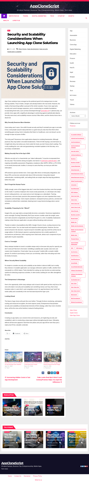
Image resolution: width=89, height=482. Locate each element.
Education (73, 54)
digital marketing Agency (77, 173)
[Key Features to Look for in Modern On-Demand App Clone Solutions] (14, 357)
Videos (72, 104)
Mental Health (74, 218)
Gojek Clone (74, 199)
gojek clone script (75, 207)
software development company (76, 275)
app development (75, 142)
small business (75, 255)
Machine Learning (75, 214)
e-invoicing (73, 185)
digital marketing (75, 170)
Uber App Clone (75, 315)
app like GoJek (75, 151)
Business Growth (75, 162)
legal (71, 72)
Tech (52, 16)
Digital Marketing (39, 16)
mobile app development (77, 226)
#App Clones (22, 49)
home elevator (74, 211)
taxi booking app (75, 279)
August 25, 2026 (54, 440)
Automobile (73, 35)
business (73, 158)
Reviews (72, 81)
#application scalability (14, 51)
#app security (43, 49)
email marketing (75, 188)
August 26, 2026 (11, 440)
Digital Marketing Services (77, 177)
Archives (72, 112)
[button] (86, 18)
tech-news (73, 95)
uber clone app (75, 287)
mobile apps (74, 235)
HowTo (71, 16)
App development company (75, 146)
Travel (25, 16)
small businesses (75, 259)
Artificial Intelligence (76, 155)
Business (73, 40)
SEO (72, 248)
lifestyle (16, 20)
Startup (61, 16)
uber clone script (75, 291)
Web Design (74, 294)
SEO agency (79, 248)
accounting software (76, 134)
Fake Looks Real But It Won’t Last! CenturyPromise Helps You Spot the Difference (49, 379)
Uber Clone (73, 310)
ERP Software (74, 192)
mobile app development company (77, 230)
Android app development (77, 138)
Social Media (74, 263)
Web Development (75, 298)
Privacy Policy (37, 476)
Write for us (14, 16)
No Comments (8, 445)
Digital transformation (76, 181)
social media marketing (76, 266)
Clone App (73, 44)
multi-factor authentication (49, 160)
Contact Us (17, 476)
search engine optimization (74, 243)
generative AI (45, 110)
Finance (72, 58)
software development (76, 270)
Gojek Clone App (75, 203)
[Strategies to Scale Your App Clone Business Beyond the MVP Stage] (52, 357)
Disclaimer (27, 476)
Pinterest (72, 126)
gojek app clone (75, 196)
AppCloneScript (44, 6)
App (9, 30)
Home (10, 476)
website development (76, 302)
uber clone (74, 283)
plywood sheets (75, 239)
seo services (74, 252)
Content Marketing (75, 166)
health (6, 20)
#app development (33, 49)
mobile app (73, 222)
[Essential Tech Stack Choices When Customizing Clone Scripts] (33, 357)
